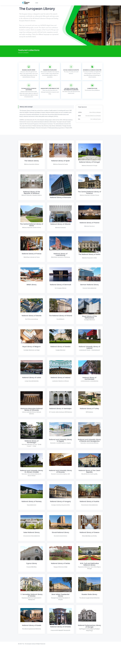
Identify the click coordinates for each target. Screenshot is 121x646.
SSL (79, 119)
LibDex (80, 112)
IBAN (79, 115)
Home (36, 2)
